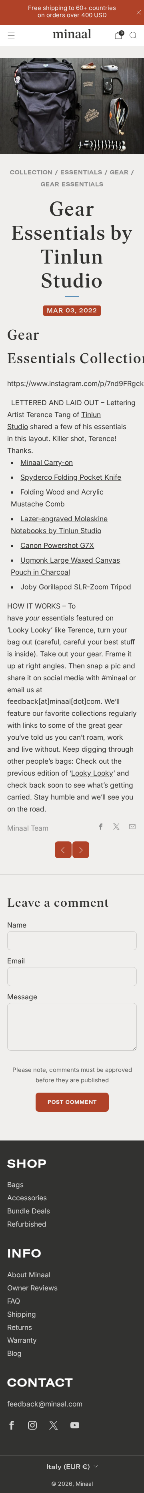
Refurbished (26, 1224)
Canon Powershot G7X (57, 545)
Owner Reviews (32, 1288)
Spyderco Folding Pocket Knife (70, 477)
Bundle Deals (28, 1211)
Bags (15, 1184)
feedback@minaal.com (44, 1404)
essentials (81, 172)
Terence (81, 630)
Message (22, 997)
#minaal (114, 678)
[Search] (133, 35)
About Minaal (28, 1274)
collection (31, 172)
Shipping (21, 1314)
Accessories (27, 1198)
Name (16, 925)
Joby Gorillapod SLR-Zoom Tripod (75, 587)
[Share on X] (116, 826)
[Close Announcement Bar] (139, 12)
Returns (19, 1327)
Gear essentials (72, 184)
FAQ (13, 1301)
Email (16, 961)
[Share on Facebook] (100, 826)
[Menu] (11, 35)
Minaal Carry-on (46, 462)
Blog (14, 1353)
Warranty (22, 1340)
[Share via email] (132, 826)
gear (119, 172)
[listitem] (72, 12)
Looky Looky (92, 773)
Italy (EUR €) (68, 1467)
